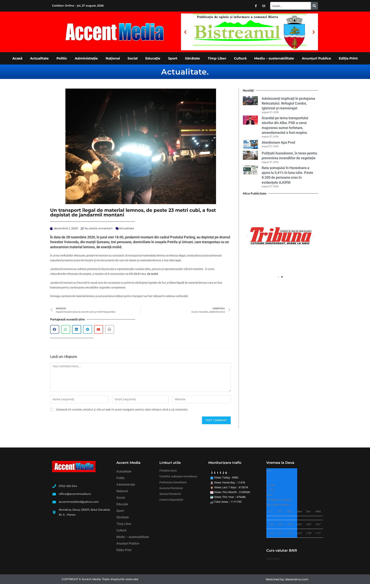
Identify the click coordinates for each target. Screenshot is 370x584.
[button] (185, 31)
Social (133, 58)
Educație (152, 58)
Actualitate (39, 58)
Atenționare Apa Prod (278, 142)
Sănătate (192, 58)
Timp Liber (217, 58)
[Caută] (314, 6)
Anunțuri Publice (316, 58)
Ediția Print (348, 58)
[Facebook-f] (256, 6)
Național (113, 58)
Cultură (240, 58)
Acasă (17, 58)
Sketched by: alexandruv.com (287, 579)
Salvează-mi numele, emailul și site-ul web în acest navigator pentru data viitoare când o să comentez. (122, 409)
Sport (172, 58)
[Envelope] (264, 6)
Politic (61, 58)
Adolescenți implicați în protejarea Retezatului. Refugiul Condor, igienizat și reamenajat (288, 103)
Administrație (86, 58)
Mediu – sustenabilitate (274, 58)
